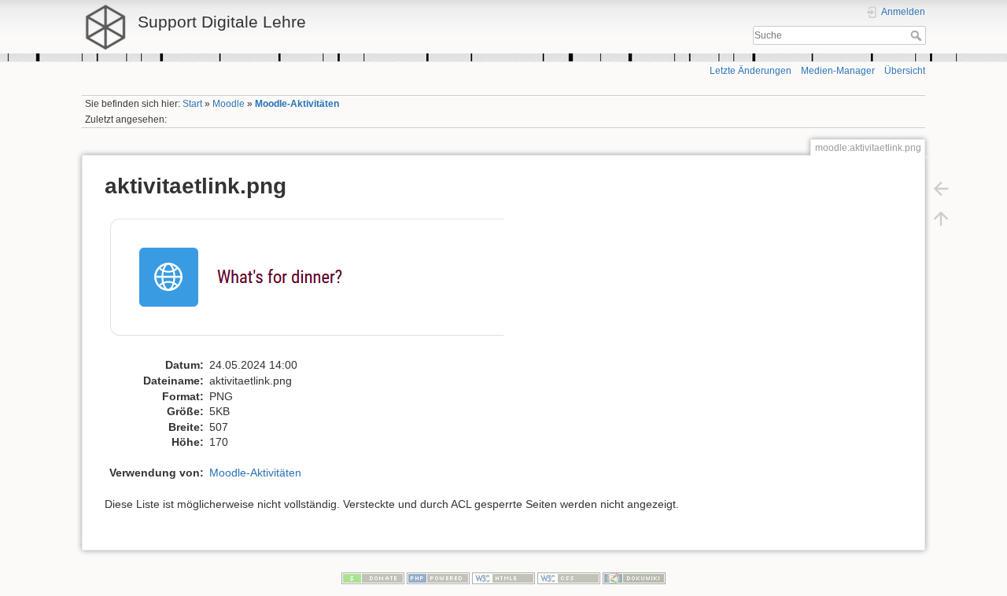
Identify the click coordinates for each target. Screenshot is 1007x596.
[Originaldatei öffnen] (312, 282)
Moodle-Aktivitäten (297, 103)
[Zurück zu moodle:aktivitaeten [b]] (941, 188)
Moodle (228, 103)
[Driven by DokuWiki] (634, 577)
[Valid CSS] (568, 577)
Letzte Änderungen (750, 70)
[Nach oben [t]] (941, 218)
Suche (917, 35)
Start (192, 103)
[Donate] (372, 577)
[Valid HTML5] (503, 577)
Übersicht (904, 70)
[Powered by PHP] (438, 577)
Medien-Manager (838, 70)
